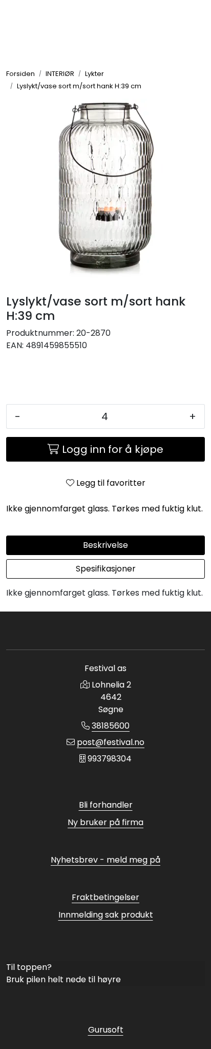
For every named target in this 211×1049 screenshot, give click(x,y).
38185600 (111, 726)
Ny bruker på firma (105, 822)
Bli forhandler (106, 805)
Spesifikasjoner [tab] (106, 569)
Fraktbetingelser (105, 897)
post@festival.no (110, 742)
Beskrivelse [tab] (105, 545)
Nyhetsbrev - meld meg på (105, 860)
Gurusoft (105, 1030)
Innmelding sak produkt (105, 915)
